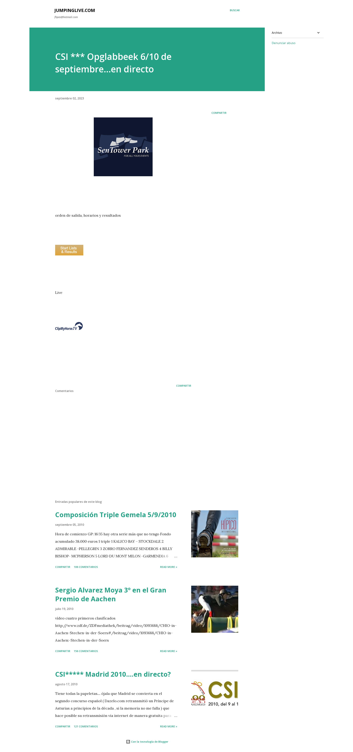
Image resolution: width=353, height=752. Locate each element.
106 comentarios (86, 567)
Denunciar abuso (283, 43)
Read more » (168, 567)
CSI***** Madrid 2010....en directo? (113, 674)
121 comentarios (86, 726)
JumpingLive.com (74, 10)
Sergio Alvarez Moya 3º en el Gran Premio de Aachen (110, 594)
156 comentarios (86, 651)
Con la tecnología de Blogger (149, 741)
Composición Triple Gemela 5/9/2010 (115, 514)
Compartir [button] (219, 112)
